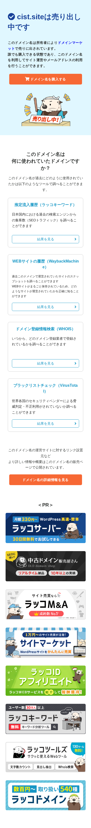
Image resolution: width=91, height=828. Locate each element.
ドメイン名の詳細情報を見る (45, 480)
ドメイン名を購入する (48, 79)
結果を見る (45, 239)
